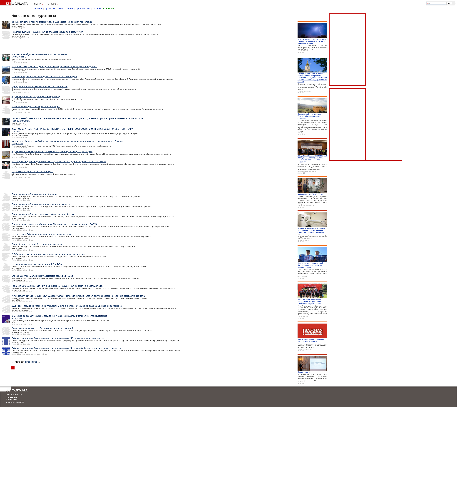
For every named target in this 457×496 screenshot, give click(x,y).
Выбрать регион (11, 399)
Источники (58, 8)
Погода (69, 8)
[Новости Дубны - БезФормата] (14, 3)
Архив (48, 8)
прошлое (31, 361)
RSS (22, 402)
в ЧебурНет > (109, 8)
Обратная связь (11, 397)
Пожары (97, 8)
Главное (38, 8)
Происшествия (83, 8)
